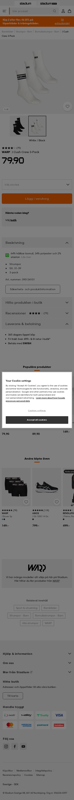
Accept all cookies (37, 420)
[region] (37, 400)
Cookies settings (37, 410)
